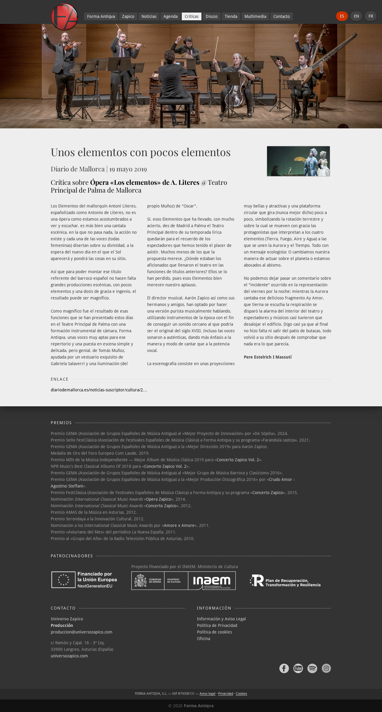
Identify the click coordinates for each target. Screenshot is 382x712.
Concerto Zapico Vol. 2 (238, 459)
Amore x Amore (179, 525)
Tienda (231, 16)
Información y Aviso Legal (221, 618)
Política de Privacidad (217, 625)
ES (342, 16)
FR (371, 16)
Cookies (241, 694)
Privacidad (225, 694)
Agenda (171, 16)
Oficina (203, 638)
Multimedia (255, 16)
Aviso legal (207, 694)
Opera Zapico (158, 499)
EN (356, 16)
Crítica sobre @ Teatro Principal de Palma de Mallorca (139, 186)
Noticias (148, 16)
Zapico (128, 16)
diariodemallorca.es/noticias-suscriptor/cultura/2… (99, 389)
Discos (212, 16)
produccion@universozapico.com (82, 632)
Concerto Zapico (267, 492)
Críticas (191, 16)
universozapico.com (69, 655)
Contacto (281, 16)
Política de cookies (214, 632)
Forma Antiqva (101, 16)
